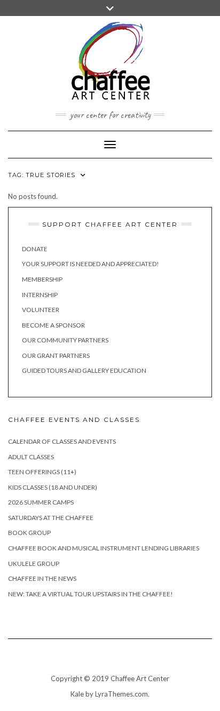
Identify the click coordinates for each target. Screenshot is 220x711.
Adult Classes (31, 457)
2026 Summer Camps (41, 502)
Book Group (29, 533)
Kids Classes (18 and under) (52, 487)
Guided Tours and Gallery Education (84, 370)
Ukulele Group (33, 564)
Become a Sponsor (53, 325)
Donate (35, 249)
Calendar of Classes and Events (62, 441)
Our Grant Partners (56, 355)
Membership (42, 279)
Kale (77, 694)
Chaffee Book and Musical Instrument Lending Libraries (103, 548)
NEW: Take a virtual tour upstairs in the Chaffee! (90, 594)
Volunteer (40, 310)
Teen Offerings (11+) (42, 472)
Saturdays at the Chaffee (50, 518)
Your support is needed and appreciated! (90, 264)
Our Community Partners (65, 340)
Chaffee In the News (42, 578)
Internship (40, 295)
